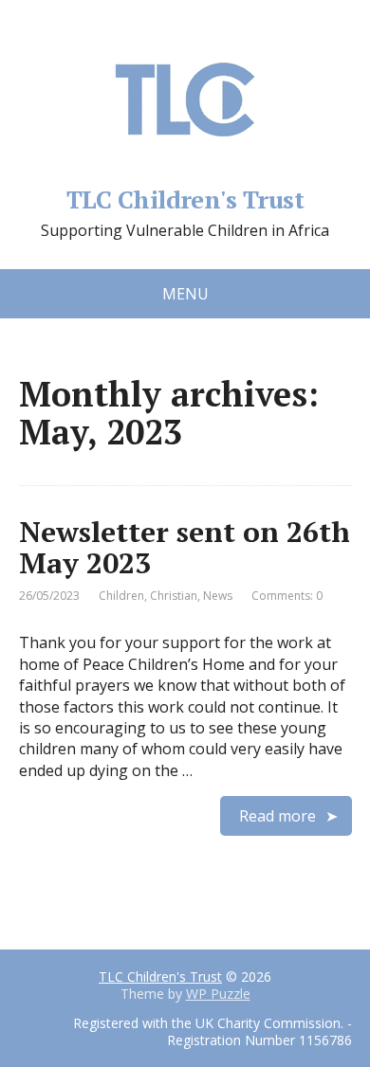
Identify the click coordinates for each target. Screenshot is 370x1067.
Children (121, 596)
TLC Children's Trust (185, 196)
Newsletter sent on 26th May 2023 (184, 547)
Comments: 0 (287, 596)
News (217, 596)
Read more (277, 815)
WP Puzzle (218, 994)
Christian (173, 596)
